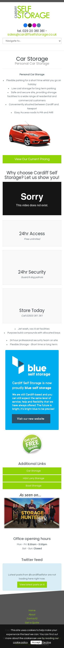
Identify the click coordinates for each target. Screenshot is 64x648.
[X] (30, 25)
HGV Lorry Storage (33, 478)
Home (32, 610)
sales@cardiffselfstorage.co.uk (32, 34)
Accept (36, 642)
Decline (46, 642)
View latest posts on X (32, 584)
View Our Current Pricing (32, 159)
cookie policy (20, 642)
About (32, 614)
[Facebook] (25, 25)
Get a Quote (32, 622)
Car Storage (33, 471)
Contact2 (32, 618)
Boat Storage (33, 485)
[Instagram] (34, 25)
